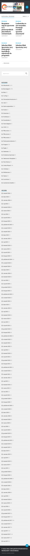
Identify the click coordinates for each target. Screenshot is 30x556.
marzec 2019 (6, 464)
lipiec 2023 (6, 304)
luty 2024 (5, 280)
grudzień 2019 (6, 433)
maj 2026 (5, 203)
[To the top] (27, 545)
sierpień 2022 (6, 343)
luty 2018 (5, 506)
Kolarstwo (6, 113)
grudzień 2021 (6, 360)
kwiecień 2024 (6, 276)
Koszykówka (6, 120)
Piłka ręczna (6, 134)
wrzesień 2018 (7, 482)
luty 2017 (5, 541)
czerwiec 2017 (6, 527)
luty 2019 (5, 468)
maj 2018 (5, 496)
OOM (4, 127)
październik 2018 (7, 478)
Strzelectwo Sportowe (8, 155)
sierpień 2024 (6, 266)
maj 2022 (5, 350)
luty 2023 (5, 322)
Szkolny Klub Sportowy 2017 (21, 46)
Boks (4, 92)
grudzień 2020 (6, 398)
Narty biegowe (7, 123)
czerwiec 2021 (6, 377)
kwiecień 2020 (6, 419)
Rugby (4, 148)
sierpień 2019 (6, 447)
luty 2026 (5, 214)
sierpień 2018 (6, 485)
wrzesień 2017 (7, 523)
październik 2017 (7, 520)
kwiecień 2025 (6, 245)
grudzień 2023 (6, 287)
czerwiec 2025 (6, 238)
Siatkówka (5, 151)
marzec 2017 (6, 537)
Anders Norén (10, 553)
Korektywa (6, 116)
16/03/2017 (5, 35)
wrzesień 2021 (7, 370)
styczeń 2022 (6, 356)
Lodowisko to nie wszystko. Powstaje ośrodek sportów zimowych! (21, 29)
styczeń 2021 (6, 395)
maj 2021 (5, 381)
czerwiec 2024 (6, 273)
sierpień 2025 (6, 231)
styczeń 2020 (6, 430)
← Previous (5, 63)
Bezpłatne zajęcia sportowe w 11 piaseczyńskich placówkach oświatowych (8, 29)
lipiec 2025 (6, 235)
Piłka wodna (6, 137)
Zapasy (5, 176)
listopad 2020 (6, 402)
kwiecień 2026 (6, 207)
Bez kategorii (6, 89)
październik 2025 (7, 224)
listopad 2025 (6, 221)
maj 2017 (5, 530)
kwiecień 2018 (6, 499)
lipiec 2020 (6, 412)
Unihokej (5, 169)
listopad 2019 (6, 436)
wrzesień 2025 (7, 228)
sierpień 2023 (6, 301)
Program (4, 21)
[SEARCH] (26, 73)
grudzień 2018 (6, 471)
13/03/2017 (19, 35)
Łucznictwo (6, 179)
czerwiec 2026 (6, 200)
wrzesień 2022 (7, 339)
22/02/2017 (5, 57)
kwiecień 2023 (6, 315)
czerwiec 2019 (6, 454)
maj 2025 (5, 242)
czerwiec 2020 (6, 416)
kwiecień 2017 (6, 534)
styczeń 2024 (6, 283)
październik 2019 (7, 440)
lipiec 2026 (6, 196)
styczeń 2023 (6, 325)
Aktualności (6, 85)
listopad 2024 (6, 256)
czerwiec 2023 (6, 308)
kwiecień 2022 (6, 353)
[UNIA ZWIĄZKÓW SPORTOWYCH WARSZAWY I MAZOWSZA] (13, 11)
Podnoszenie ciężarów (9, 141)
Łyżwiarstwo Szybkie (8, 182)
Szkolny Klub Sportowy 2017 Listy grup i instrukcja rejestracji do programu (7, 50)
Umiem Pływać (7, 165)
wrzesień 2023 (7, 297)
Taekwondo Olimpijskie (9, 158)
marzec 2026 (6, 210)
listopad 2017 (6, 516)
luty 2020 (5, 426)
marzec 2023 (6, 318)
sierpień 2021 (6, 374)
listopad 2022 (6, 332)
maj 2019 (5, 457)
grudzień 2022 (6, 329)
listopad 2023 (6, 290)
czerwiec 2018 (6, 492)
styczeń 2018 (6, 509)
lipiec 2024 (6, 269)
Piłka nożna (6, 130)
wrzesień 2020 (7, 409)
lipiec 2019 (6, 450)
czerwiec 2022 (6, 346)
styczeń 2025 (6, 252)
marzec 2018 (6, 503)
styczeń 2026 (6, 217)
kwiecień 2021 (6, 384)
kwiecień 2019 (6, 461)
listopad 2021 (6, 363)
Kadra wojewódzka (8, 106)
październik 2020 (7, 405)
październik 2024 (7, 259)
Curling (5, 95)
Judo (4, 102)
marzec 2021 (6, 388)
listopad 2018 (6, 475)
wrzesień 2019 (7, 443)
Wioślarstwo (6, 172)
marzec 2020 (6, 423)
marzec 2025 (6, 249)
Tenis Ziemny (6, 162)
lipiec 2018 (6, 489)
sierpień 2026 (6, 193)
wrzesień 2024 (7, 263)
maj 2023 (5, 311)
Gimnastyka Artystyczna (9, 99)
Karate (5, 109)
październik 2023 (7, 294)
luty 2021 (5, 391)
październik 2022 (7, 336)
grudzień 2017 (6, 513)
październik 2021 (7, 367)
